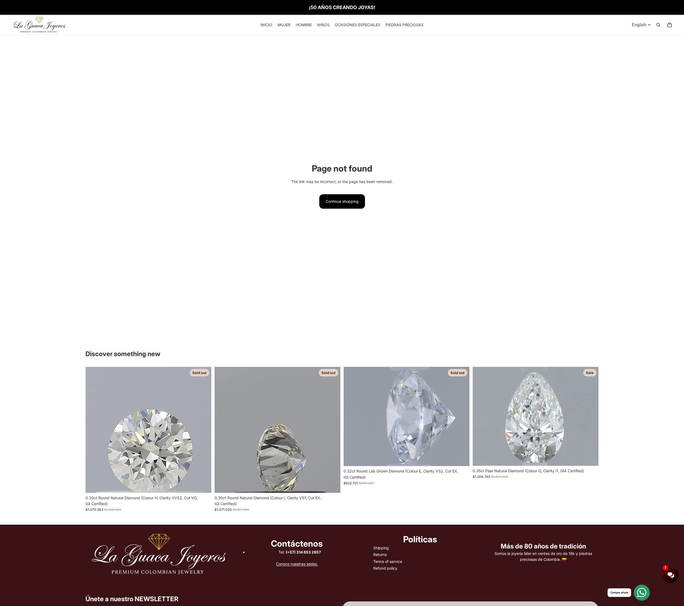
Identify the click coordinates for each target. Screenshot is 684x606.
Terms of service (387, 561)
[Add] (590, 457)
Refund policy (385, 568)
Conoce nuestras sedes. (297, 564)
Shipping (381, 548)
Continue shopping (342, 201)
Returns (380, 554)
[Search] (658, 25)
